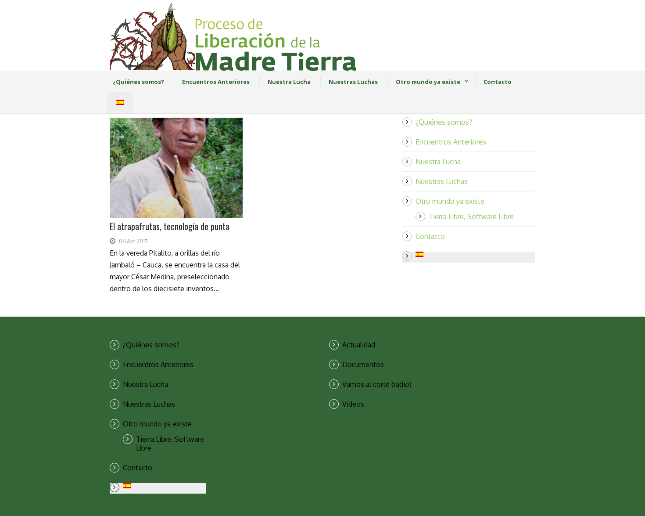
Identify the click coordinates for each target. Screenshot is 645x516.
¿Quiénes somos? (138, 82)
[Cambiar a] (117, 103)
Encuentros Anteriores (216, 82)
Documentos (363, 364)
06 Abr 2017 (133, 241)
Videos (353, 404)
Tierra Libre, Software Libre (471, 216)
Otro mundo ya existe (428, 82)
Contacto (498, 82)
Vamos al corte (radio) (377, 384)
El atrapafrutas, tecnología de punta (169, 226)
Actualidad (358, 344)
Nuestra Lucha (289, 82)
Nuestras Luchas (353, 82)
